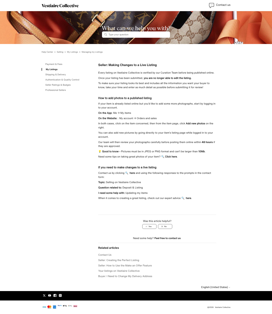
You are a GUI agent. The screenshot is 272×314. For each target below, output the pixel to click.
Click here (171, 156)
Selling (60, 52)
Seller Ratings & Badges (58, 85)
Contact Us (104, 254)
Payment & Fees (53, 64)
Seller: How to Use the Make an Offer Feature (125, 265)
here (132, 173)
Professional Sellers (55, 90)
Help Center (48, 52)
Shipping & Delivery (55, 74)
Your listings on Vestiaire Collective (119, 271)
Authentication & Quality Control (62, 80)
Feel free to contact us (167, 238)
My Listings (72, 52)
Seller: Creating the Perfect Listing (118, 260)
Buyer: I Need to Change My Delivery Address (125, 276)
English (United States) (215, 287)
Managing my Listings (92, 52)
